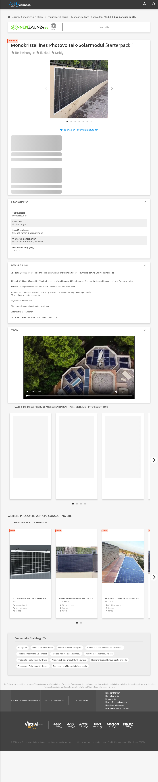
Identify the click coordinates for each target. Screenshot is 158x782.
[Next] (111, 88)
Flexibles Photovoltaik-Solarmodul (32, 653)
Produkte (104, 27)
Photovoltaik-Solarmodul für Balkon (33, 666)
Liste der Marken (112, 693)
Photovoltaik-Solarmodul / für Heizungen (69, 660)
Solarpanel (22, 647)
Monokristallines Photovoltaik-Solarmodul (105, 647)
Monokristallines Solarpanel (70, 647)
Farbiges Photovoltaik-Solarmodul (66, 653)
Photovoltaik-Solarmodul (42, 647)
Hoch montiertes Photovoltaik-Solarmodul (109, 660)
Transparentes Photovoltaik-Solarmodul (70, 666)
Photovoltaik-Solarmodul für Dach (32, 660)
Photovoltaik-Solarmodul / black (98, 653)
